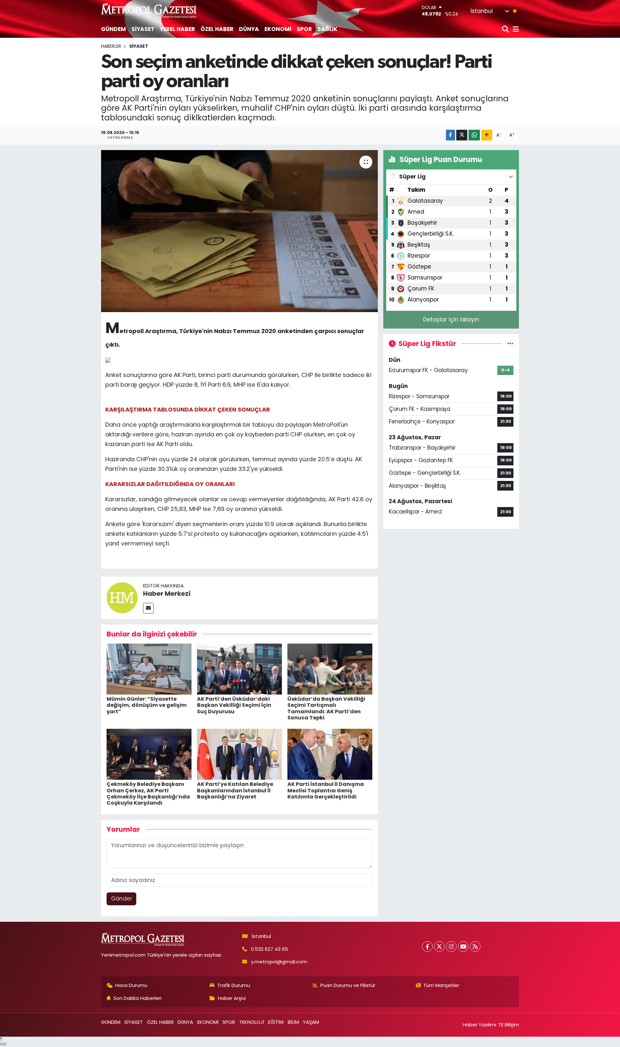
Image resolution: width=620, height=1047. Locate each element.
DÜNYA (249, 29)
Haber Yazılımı (479, 1024)
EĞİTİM (276, 1022)
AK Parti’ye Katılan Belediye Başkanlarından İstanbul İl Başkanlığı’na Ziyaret (235, 790)
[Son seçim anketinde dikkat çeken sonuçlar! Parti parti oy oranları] (239, 231)
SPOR (304, 29)
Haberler (111, 46)
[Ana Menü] (514, 29)
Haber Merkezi (167, 593)
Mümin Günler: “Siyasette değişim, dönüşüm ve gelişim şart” (147, 705)
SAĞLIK (327, 29)
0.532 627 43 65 (269, 949)
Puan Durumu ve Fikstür (347, 985)
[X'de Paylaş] (461, 135)
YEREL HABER (177, 29)
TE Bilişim (508, 1024)
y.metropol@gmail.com (279, 961)
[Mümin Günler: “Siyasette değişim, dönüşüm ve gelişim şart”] (149, 669)
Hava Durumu (131, 985)
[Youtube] (463, 946)
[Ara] (506, 29)
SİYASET (142, 29)
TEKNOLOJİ (251, 1022)
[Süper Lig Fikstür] (510, 343)
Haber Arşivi (232, 998)
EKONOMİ (277, 29)
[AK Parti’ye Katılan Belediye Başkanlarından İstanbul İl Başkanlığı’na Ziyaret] (239, 754)
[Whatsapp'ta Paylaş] (474, 135)
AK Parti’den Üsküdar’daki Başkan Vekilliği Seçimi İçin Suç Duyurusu (234, 705)
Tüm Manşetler (441, 985)
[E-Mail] (148, 608)
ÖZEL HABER (217, 29)
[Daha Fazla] (486, 135)
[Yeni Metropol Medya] (149, 10)
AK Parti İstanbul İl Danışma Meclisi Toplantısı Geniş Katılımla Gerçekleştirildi (325, 790)
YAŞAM (311, 1022)
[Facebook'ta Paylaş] (450, 135)
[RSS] (475, 946)
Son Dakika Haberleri (137, 998)
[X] (439, 946)
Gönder (121, 898)
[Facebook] (427, 946)
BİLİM (293, 1022)
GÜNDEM (113, 29)
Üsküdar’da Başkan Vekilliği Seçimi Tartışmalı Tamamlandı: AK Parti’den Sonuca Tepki (326, 708)
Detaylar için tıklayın (451, 319)
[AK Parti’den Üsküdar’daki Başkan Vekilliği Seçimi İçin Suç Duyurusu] (239, 669)
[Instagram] (451, 946)
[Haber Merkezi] (122, 597)
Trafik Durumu (233, 985)
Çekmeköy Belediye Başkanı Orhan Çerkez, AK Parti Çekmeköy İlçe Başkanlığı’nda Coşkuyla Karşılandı (148, 793)
